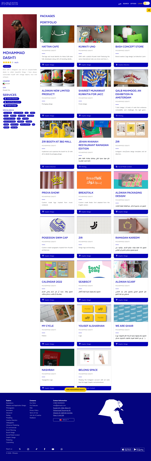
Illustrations (9, 403)
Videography (10, 423)
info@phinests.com (59, 405)
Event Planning (11, 430)
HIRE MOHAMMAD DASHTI (75, 389)
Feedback (33, 418)
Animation (9, 410)
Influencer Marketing (12, 425)
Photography (10, 408)
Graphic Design (11, 437)
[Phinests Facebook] (44, 449)
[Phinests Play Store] (138, 449)
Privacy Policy (34, 410)
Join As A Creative (35, 415)
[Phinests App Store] (126, 449)
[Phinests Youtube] (53, 449)
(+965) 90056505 (59, 403)
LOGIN (140, 4)
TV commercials (11, 428)
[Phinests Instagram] (28, 449)
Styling (8, 415)
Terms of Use (34, 413)
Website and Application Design (16, 405)
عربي (119, 4)
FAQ (31, 408)
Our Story (33, 403)
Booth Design (10, 432)
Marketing (9, 440)
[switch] (146, 3)
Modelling (9, 418)
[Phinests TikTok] (36, 449)
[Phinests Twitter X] (20, 449)
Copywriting (10, 442)
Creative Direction (11, 420)
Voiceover (9, 413)
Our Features (34, 405)
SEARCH (126, 4)
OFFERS (133, 4)
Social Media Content (13, 435)
